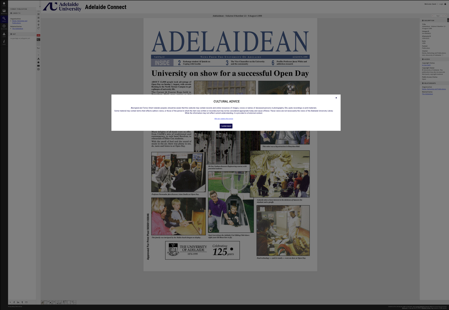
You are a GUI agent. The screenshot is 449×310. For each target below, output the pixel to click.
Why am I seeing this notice (223, 119)
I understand (226, 126)
